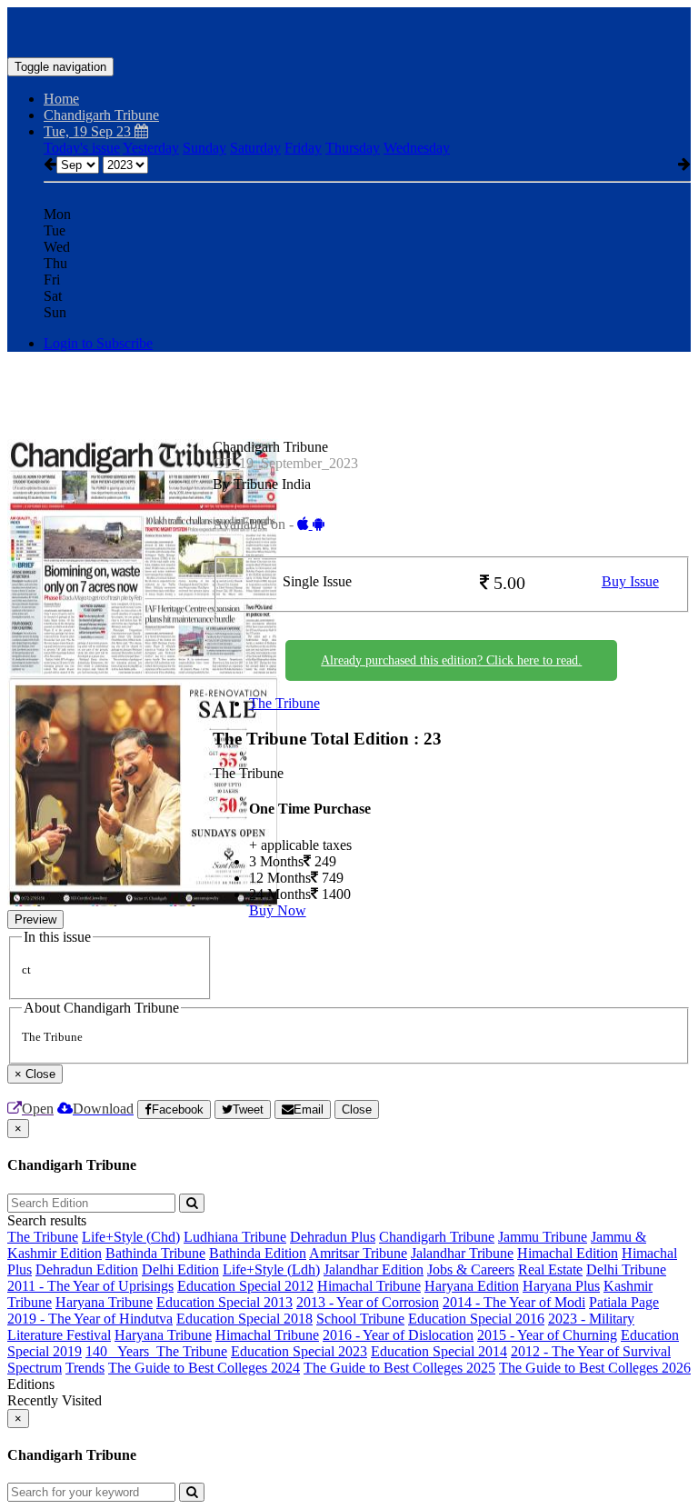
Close (357, 1109)
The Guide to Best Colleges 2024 (204, 1367)
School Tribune (360, 1318)
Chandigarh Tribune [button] (101, 115)
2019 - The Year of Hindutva (90, 1318)
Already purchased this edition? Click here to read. (451, 660)
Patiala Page (624, 1302)
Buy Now (277, 910)
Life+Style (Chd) (131, 1236)
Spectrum (34, 1367)
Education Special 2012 (245, 1286)
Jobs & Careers (470, 1269)
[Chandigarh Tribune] (349, 30)
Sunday (204, 147)
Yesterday (151, 147)
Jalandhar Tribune (462, 1253)
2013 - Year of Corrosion (367, 1302)
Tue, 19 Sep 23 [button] (89, 131)
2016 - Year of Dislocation (398, 1335)
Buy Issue (630, 581)
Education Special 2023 (299, 1351)
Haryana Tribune (104, 1302)
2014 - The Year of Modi (514, 1302)
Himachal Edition (567, 1253)
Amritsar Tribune (358, 1253)
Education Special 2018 (244, 1318)
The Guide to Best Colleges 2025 (399, 1367)
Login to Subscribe (98, 343)
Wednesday (417, 147)
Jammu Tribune (542, 1236)
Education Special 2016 (476, 1318)
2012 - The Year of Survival (591, 1351)
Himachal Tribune (369, 1286)
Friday (303, 147)
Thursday (352, 147)
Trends (85, 1367)
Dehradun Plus (332, 1236)
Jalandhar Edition (374, 1269)
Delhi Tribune (626, 1269)
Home (61, 98)
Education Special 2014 (439, 1351)
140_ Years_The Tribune (156, 1351)
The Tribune (284, 703)
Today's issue (82, 147)
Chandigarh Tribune (436, 1236)
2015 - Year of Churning (547, 1335)
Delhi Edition (180, 1269)
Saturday (255, 147)
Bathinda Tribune (155, 1253)
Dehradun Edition (86, 1269)
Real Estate (550, 1269)
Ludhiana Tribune (235, 1236)
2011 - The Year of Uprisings (90, 1286)
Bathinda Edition (257, 1253)
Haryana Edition (471, 1286)
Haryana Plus (561, 1286)
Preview (35, 919)
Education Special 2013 (224, 1302)
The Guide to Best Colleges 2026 (595, 1367)
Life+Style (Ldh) (271, 1269)
